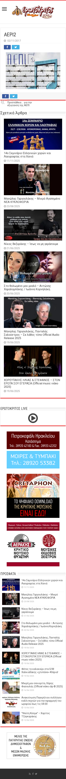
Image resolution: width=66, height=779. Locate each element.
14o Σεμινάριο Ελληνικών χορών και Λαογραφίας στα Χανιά (27, 154)
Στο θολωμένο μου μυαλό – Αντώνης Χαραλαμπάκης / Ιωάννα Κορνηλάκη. (27, 287)
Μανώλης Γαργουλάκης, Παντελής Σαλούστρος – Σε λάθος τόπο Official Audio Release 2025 (31, 335)
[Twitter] (36, 774)
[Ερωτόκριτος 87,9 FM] (33, 12)
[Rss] (30, 774)
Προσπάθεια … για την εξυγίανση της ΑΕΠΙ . (19, 103)
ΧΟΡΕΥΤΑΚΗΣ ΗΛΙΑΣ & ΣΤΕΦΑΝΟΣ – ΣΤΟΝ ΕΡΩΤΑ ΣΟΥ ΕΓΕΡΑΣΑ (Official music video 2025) (32, 383)
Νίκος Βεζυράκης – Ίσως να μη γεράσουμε (31, 244)
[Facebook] (33, 774)
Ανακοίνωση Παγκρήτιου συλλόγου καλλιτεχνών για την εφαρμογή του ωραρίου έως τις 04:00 (41, 700)
